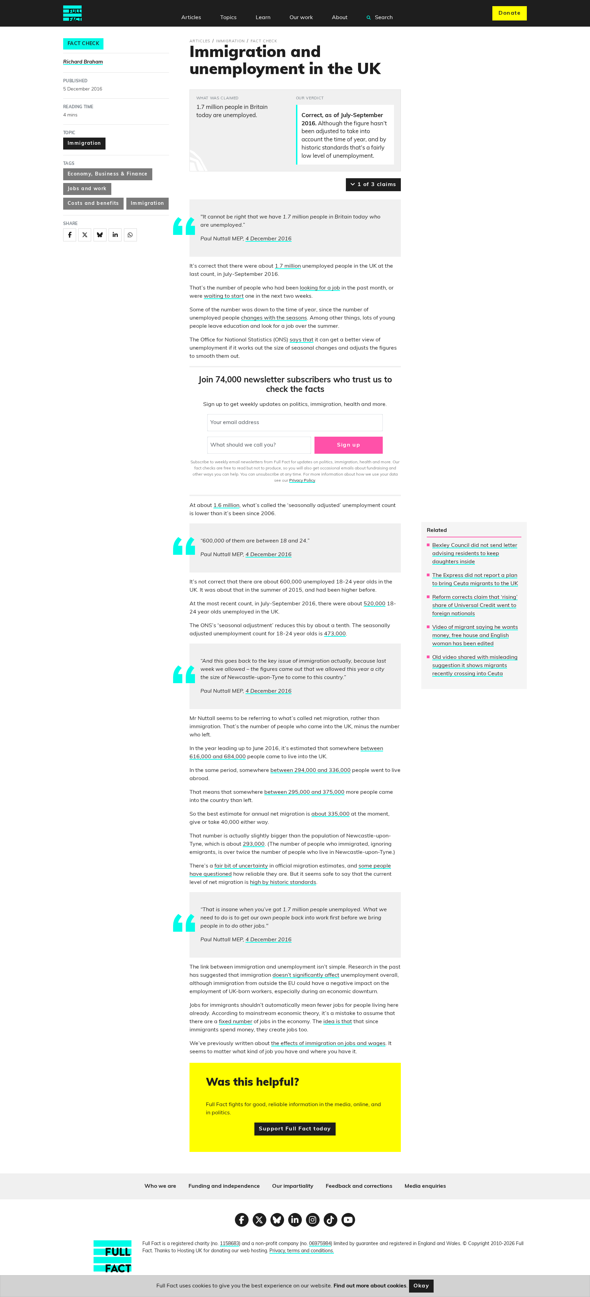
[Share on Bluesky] (100, 234)
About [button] (340, 17)
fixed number (235, 1022)
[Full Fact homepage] (72, 13)
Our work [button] (301, 17)
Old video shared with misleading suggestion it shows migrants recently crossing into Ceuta (475, 666)
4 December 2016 (268, 239)
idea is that (337, 1022)
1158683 (229, 1243)
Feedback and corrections (359, 1186)
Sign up (348, 445)
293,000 (254, 844)
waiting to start (224, 296)
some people (375, 866)
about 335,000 (330, 814)
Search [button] (383, 17)
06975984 (320, 1243)
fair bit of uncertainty (241, 866)
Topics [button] (228, 17)
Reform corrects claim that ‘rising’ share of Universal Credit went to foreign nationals (475, 606)
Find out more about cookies (370, 1286)
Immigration (84, 143)
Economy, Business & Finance (108, 174)
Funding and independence (224, 1186)
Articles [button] (191, 17)
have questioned (210, 874)
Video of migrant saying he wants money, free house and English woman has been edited (475, 636)
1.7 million (288, 266)
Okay (421, 1286)
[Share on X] (84, 234)
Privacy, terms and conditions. (301, 1251)
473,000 (335, 634)
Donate (509, 13)
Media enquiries (425, 1186)
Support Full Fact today (295, 1129)
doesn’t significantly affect (305, 975)
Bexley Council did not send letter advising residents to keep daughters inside (474, 554)
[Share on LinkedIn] (115, 234)
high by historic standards (283, 882)
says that (301, 340)
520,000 (374, 604)
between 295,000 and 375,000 (304, 792)
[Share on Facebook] (69, 234)
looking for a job (320, 288)
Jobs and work (87, 189)
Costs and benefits (93, 203)
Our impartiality (292, 1186)
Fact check (83, 43)
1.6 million (226, 505)
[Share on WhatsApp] (130, 234)
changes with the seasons (274, 318)
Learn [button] (263, 17)
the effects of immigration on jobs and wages (328, 1043)
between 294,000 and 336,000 (310, 770)
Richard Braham (83, 62)
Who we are (160, 1186)
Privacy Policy (302, 481)
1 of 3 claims (375, 184)
